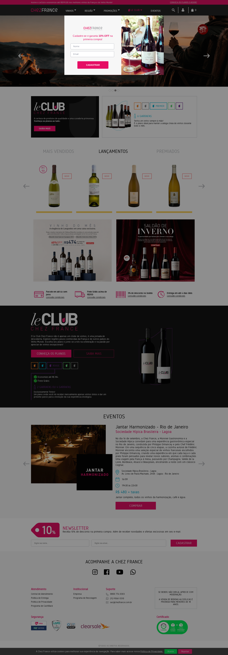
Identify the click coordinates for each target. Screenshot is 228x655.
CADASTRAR (93, 65)
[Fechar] (157, 21)
